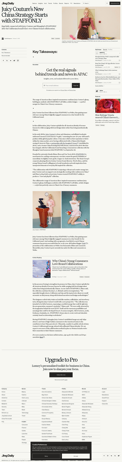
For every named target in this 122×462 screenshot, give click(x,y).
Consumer (87, 276)
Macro (23, 404)
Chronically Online (47, 407)
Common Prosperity (47, 412)
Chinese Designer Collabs (49, 401)
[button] (107, 3)
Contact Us (87, 460)
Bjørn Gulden (65, 415)
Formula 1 (44, 427)
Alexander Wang (86, 407)
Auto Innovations (47, 392)
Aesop (84, 401)
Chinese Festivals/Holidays (49, 404)
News (23, 436)
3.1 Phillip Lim (86, 392)
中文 (3, 421)
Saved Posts (105, 398)
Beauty (24, 392)
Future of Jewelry (47, 430)
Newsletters (77, 3)
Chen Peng (65, 424)
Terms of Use (72, 90)
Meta (23, 407)
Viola (83, 243)
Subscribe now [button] (61, 375)
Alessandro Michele (67, 392)
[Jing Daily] (8, 3)
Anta (83, 424)
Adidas (84, 398)
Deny (46, 456)
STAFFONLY (80, 154)
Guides (24, 430)
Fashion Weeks (46, 424)
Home (3, 392)
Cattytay (64, 418)
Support (104, 401)
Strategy (102, 125)
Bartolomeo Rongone (68, 404)
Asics (83, 433)
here (41, 337)
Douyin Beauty (46, 418)
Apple (83, 427)
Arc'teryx (84, 430)
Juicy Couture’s (51, 134)
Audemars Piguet (87, 436)
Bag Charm (45, 395)
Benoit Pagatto (66, 407)
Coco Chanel (65, 436)
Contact (4, 401)
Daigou (44, 415)
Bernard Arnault (66, 410)
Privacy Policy (64, 90)
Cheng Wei (65, 427)
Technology (25, 412)
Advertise (4, 398)
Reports (66, 3)
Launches (57, 38)
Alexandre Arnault (67, 398)
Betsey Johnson (66, 412)
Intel (45, 3)
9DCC (83, 395)
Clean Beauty (45, 410)
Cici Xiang (65, 433)
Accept (76, 456)
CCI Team (54, 276)
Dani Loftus (65, 439)
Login (65, 379)
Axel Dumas (65, 401)
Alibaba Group (86, 410)
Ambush (84, 418)
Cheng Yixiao (65, 430)
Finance (24, 427)
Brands (61, 3)
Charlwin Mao (65, 421)
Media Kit (4, 404)
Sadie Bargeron (8, 38)
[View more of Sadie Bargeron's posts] (3, 38)
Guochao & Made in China (49, 436)
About (3, 395)
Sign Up (75, 85)
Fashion (81, 276)
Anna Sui (84, 421)
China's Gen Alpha (47, 398)
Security (4, 407)
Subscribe (105, 404)
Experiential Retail (47, 421)
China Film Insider (7, 418)
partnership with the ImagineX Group (64, 143)
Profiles (55, 3)
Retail (53, 38)
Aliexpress (85, 412)
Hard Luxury (25, 398)
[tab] (105, 49)
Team (3, 410)
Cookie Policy (73, 460)
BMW (83, 439)
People (24, 439)
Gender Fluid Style (47, 433)
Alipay (83, 415)
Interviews (45, 439)
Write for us (5, 412)
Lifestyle (24, 401)
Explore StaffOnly (99, 85)
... (119, 60)
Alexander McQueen (67, 395)
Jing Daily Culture (7, 415)
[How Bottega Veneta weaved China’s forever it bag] (107, 106)
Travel (23, 415)
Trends (50, 3)
